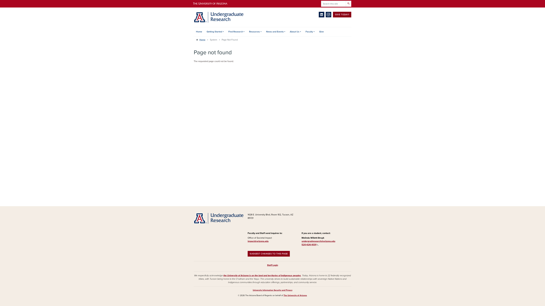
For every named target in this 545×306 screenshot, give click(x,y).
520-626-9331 (309, 244)
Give (321, 31)
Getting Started (214, 31)
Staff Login (272, 265)
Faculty (309, 31)
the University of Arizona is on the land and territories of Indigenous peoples (262, 275)
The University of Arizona (295, 295)
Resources (254, 31)
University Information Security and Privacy (272, 290)
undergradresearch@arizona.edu (318, 241)
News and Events (275, 31)
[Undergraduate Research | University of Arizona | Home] (218, 17)
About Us (294, 31)
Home (199, 31)
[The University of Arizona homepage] (213, 4)
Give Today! (342, 14)
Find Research (235, 31)
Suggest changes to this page (269, 253)
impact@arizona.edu (258, 241)
